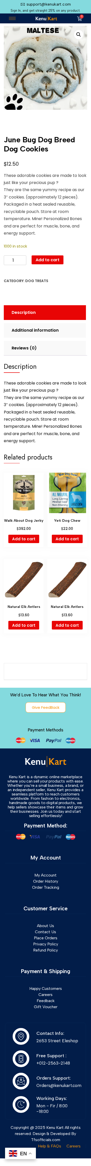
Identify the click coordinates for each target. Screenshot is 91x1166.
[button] (78, 34)
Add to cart (47, 260)
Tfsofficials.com (45, 1139)
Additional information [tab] (35, 330)
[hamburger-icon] (12, 18)
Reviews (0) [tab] (24, 348)
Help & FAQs (49, 1146)
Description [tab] (24, 312)
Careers (73, 1146)
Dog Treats (36, 280)
